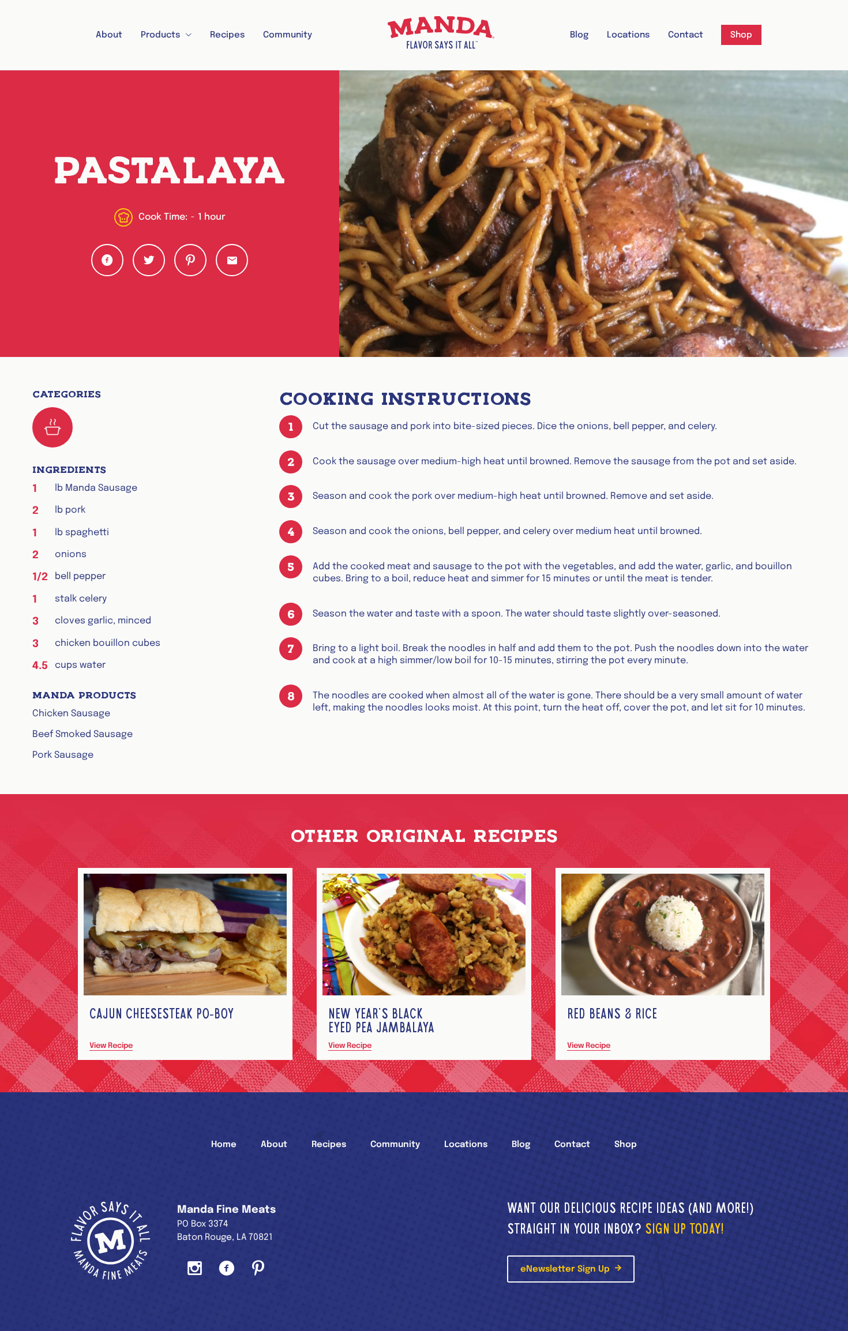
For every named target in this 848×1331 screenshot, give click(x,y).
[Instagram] (194, 1270)
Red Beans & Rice (612, 1013)
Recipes (227, 35)
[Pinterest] (258, 1270)
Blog (579, 35)
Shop (741, 35)
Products (160, 35)
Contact (685, 35)
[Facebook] (226, 1270)
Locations (628, 35)
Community (287, 35)
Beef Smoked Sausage (82, 734)
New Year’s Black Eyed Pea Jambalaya (381, 1020)
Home (224, 1144)
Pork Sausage (62, 755)
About (109, 35)
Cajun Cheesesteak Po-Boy (161, 1013)
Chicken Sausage (71, 714)
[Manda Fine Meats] (441, 35)
